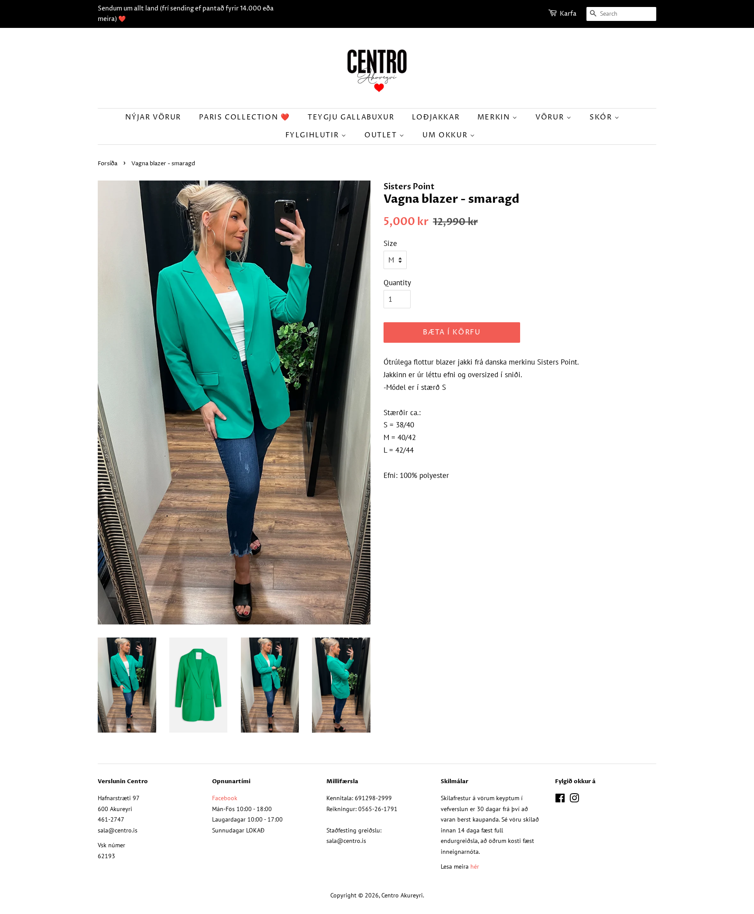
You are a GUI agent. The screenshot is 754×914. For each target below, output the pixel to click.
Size (390, 243)
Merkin (494, 117)
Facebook (224, 798)
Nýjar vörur (153, 117)
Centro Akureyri (402, 895)
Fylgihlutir (313, 135)
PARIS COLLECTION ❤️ (244, 117)
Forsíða (107, 163)
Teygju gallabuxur (351, 117)
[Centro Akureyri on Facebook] (560, 799)
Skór (601, 117)
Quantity (397, 282)
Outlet (381, 135)
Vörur (550, 117)
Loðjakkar (435, 117)
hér (474, 866)
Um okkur (446, 135)
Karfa (568, 14)
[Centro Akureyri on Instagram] (574, 799)
